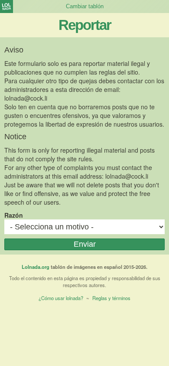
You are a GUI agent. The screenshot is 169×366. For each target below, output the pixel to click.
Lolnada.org (35, 266)
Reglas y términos (111, 297)
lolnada (6, 6)
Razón (13, 215)
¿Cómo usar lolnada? (61, 297)
